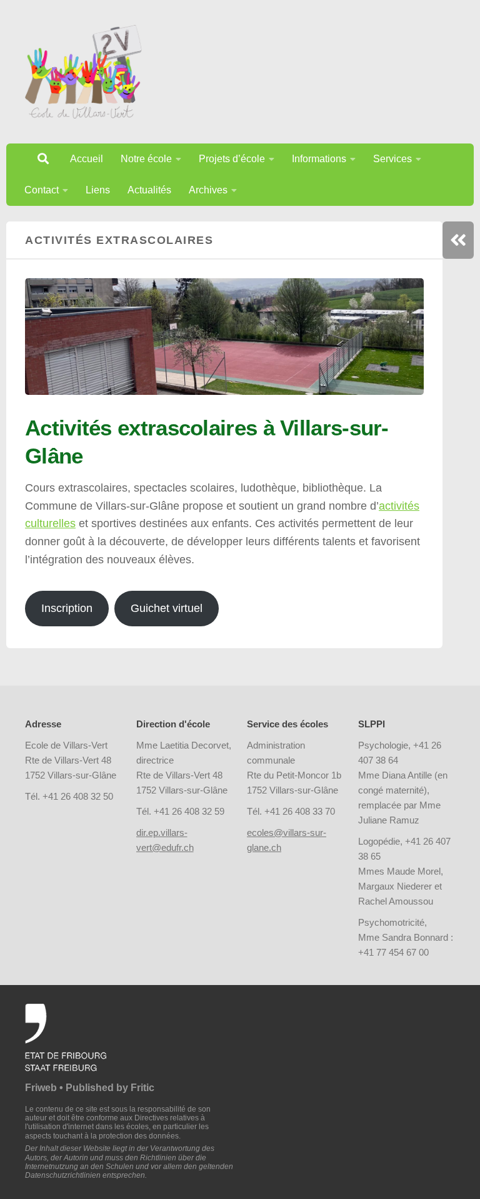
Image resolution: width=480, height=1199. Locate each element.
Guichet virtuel (166, 608)
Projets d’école (232, 158)
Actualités (149, 190)
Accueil (86, 158)
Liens (98, 190)
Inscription (66, 608)
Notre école (146, 158)
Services (392, 158)
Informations (319, 158)
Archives (208, 190)
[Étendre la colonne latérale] (458, 240)
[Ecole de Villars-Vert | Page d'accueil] (83, 72)
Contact (41, 190)
